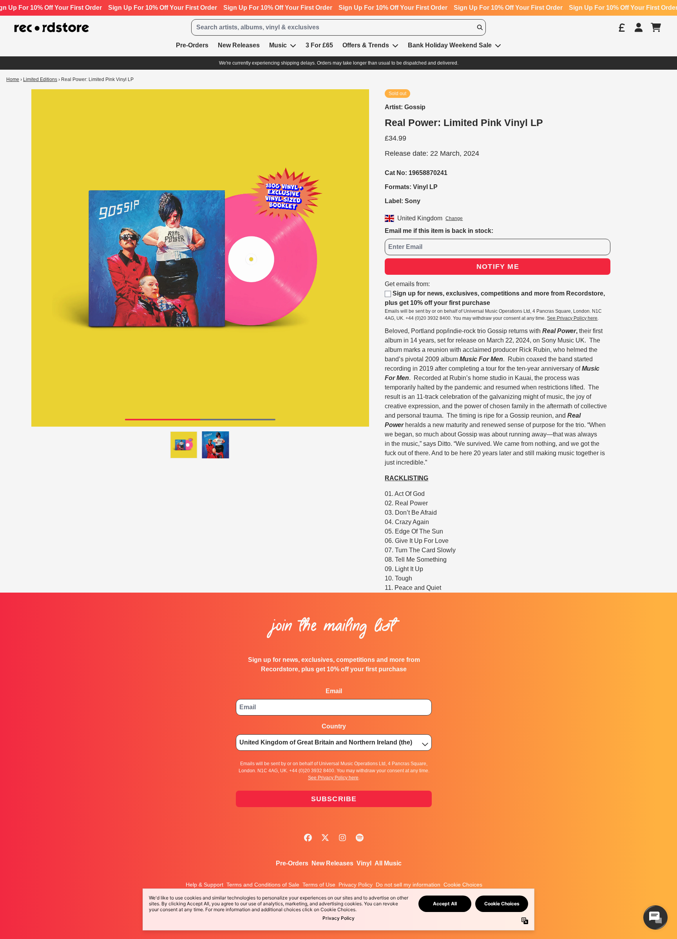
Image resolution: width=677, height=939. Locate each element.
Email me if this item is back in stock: (439, 230)
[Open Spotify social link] (359, 837)
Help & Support (204, 884)
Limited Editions (40, 79)
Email (334, 691)
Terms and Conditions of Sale (262, 884)
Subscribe (334, 799)
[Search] (479, 27)
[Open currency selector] (621, 27)
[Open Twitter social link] (325, 837)
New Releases (332, 863)
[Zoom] (200, 258)
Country (334, 726)
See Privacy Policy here (572, 318)
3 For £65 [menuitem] (319, 45)
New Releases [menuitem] (239, 45)
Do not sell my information (408, 884)
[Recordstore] (52, 28)
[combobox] (338, 27)
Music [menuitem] (278, 45)
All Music (388, 863)
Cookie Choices (462, 884)
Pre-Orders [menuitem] (192, 45)
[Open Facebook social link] (308, 837)
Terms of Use (318, 884)
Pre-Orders (292, 863)
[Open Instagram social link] (342, 837)
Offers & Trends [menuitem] (365, 45)
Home (12, 79)
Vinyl (364, 863)
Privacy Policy (355, 884)
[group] (183, 444)
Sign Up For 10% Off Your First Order (162, 7)
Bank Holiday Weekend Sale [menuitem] (450, 45)
